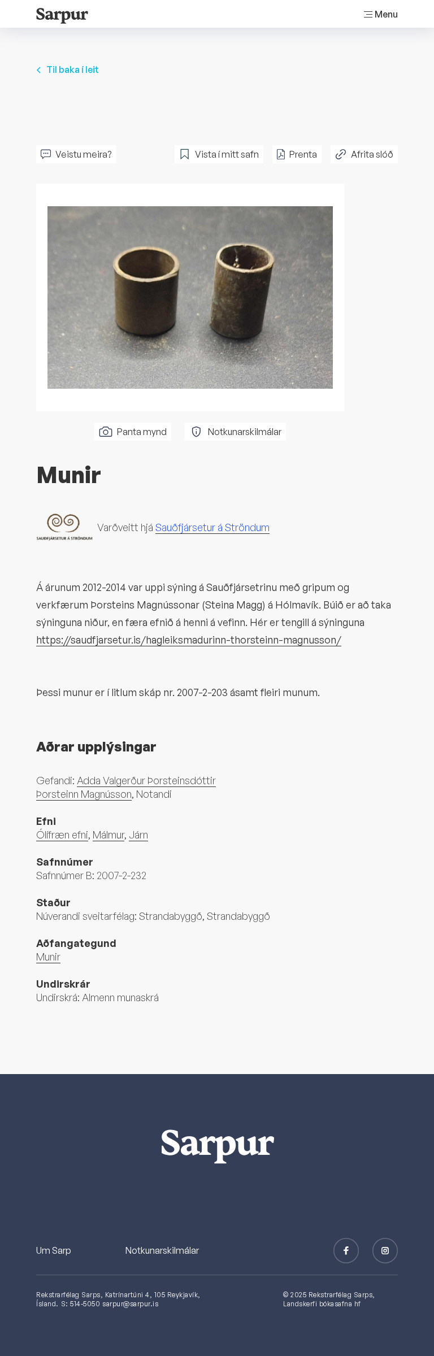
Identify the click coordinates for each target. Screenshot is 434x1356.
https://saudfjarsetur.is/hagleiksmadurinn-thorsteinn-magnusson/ (188, 639)
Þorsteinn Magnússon (84, 794)
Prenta (303, 154)
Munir (48, 956)
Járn (138, 834)
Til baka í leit (72, 69)
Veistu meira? (83, 154)
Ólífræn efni (62, 834)
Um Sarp (53, 1250)
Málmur (108, 834)
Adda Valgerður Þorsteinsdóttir (146, 780)
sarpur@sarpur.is (130, 1303)
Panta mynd (142, 431)
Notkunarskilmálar (244, 431)
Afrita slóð (372, 154)
